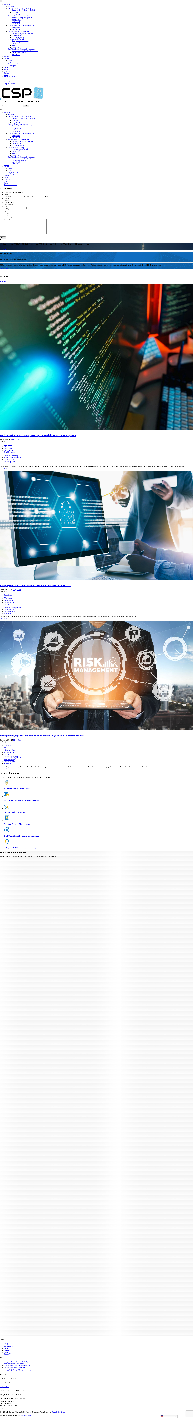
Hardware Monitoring (11, 456)
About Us (7, 69)
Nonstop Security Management (18, 16)
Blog (9, 62)
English (166, 1416)
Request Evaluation (10, 84)
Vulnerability (8, 463)
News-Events (8, 1347)
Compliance (8, 445)
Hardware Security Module (12, 457)
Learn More (4, 268)
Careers (6, 73)
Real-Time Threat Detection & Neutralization (18, 1371)
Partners (6, 67)
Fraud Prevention (9, 452)
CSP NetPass (16, 24)
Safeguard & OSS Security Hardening (20, 8)
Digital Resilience (9, 450)
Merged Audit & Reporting (16, 39)
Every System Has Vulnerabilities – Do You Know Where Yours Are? (35, 585)
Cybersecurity (8, 448)
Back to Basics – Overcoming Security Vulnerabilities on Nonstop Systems (38, 435)
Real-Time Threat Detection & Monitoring (21, 49)
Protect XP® (16, 22)
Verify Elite (16, 28)
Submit (3, 237)
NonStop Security (9, 459)
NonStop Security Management (14, 1364)
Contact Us (7, 71)
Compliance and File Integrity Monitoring (21, 25)
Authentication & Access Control (18, 31)
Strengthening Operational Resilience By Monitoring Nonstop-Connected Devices (42, 735)
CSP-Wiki (16, 12)
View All (3, 281)
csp (5, 446)
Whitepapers (12, 66)
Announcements (13, 64)
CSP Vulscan (16, 14)
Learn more (3, 249)
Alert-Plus (16, 45)
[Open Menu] (1, 109)
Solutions (7, 4)
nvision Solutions (25, 1415)
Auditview (16, 43)
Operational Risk (9, 461)
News (10, 60)
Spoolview (15, 47)
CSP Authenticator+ (18, 37)
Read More (3, 468)
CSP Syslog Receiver (19, 52)
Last (46, 196)
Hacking (6, 454)
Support (6, 57)
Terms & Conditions (10, 76)
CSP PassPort (17, 20)
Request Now (4, 1387)
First (24, 196)
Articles (6, 58)
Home (6, 75)
